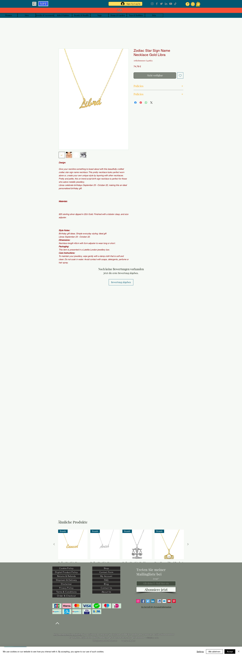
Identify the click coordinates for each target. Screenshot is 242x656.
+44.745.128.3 (126, 640)
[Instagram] (152, 3)
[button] (198, 3)
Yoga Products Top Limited (67, 634)
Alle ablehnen (214, 651)
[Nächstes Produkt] (188, 544)
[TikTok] (175, 3)
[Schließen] (238, 651)
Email (155, 579)
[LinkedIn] (166, 3)
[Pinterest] (174, 601)
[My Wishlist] (193, 4)
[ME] (34, 4)
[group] (121, 550)
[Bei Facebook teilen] (135, 102)
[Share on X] (151, 102)
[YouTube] (170, 3)
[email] (164, 601)
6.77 (133, 640)
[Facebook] (157, 3)
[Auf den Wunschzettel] (180, 75)
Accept (230, 651)
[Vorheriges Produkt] (54, 544)
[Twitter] (161, 3)
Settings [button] (200, 651)
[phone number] (159, 601)
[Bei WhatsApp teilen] (146, 102)
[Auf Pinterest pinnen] (140, 102)
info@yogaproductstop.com (105, 640)
